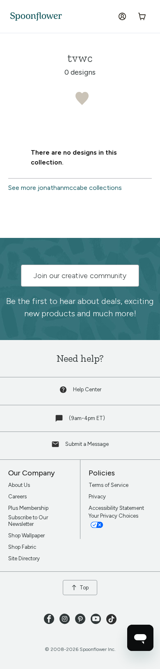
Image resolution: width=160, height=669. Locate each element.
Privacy (97, 496)
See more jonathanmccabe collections (65, 188)
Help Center (87, 389)
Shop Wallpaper (26, 535)
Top (84, 588)
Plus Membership (28, 508)
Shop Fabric (22, 547)
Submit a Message (87, 444)
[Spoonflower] (36, 16)
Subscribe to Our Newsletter (28, 520)
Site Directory (24, 558)
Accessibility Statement (116, 508)
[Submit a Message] (56, 446)
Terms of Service (108, 485)
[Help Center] (64, 391)
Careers (17, 496)
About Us (19, 485)
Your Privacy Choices (114, 516)
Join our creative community (80, 275)
